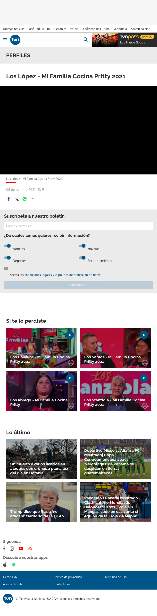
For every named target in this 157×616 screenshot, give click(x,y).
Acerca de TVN (12, 584)
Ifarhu (74, 29)
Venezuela (120, 29)
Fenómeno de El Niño (96, 29)
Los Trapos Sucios (132, 42)
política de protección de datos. (79, 275)
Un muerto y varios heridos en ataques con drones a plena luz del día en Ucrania (39, 468)
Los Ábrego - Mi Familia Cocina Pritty (39, 402)
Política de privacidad (68, 577)
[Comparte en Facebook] (8, 199)
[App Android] (14, 564)
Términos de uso (116, 577)
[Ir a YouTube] (22, 548)
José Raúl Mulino (39, 29)
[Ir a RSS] (31, 548)
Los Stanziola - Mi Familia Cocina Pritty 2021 (114, 402)
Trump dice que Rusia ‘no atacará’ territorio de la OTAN (37, 513)
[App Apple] (5, 564)
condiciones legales (38, 275)
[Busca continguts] (85, 40)
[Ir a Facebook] (5, 548)
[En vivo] (122, 36)
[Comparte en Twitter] (16, 199)
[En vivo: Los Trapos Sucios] (105, 40)
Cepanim (60, 29)
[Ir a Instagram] (13, 548)
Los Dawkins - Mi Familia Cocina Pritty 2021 (40, 359)
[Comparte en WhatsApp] (24, 199)
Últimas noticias (14, 29)
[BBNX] (8, 598)
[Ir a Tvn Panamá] (44, 40)
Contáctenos (62, 584)
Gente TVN (10, 577)
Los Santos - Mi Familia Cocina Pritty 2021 (112, 359)
